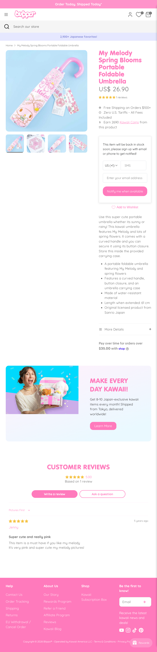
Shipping (12, 608)
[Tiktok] (134, 630)
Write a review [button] (54, 494)
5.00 (89, 477)
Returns (12, 615)
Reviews (50, 622)
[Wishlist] (138, 14)
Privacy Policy (126, 641)
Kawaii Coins (129, 122)
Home (9, 45)
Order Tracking (17, 601)
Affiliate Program (57, 615)
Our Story (51, 595)
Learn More (103, 426)
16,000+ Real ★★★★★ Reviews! (87, 36)
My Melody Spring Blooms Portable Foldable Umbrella (48, 45)
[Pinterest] (141, 630)
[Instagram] (128, 630)
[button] (107, 97)
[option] (46, 92)
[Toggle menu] (6, 14)
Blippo (47, 641)
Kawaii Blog (52, 629)
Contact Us (14, 595)
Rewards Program (57, 601)
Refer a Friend (54, 608)
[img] (18, 521)
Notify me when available (125, 191)
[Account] (130, 13)
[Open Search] (7, 26)
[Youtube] (121, 630)
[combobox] (32, 26)
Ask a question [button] (102, 494)
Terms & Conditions (105, 641)
